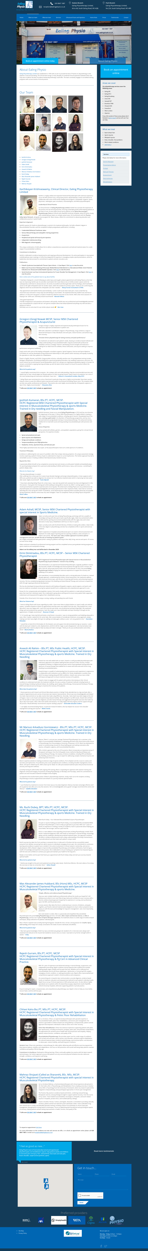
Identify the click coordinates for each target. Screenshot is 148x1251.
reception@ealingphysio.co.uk (54, 7)
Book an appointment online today (40, 61)
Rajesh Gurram (26, 179)
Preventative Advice (109, 165)
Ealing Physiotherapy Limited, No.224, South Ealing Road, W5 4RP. (118, 5)
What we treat (46, 17)
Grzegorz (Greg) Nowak (28, 159)
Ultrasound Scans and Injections (75, 17)
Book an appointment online (116, 71)
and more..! (108, 144)
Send (81, 1202)
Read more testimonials (104, 1151)
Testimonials (115, 17)
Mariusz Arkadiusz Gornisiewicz (31, 172)
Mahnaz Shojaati (26, 184)
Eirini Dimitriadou (27, 167)
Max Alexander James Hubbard (31, 176)
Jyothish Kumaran (27, 162)
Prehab (105, 168)
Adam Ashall (25, 164)
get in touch (112, 118)
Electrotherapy (108, 178)
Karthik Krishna (26, 157)
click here (39, 1127)
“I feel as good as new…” (31, 1146)
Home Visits (93, 17)
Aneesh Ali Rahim (27, 169)
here (70, 265)
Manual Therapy (108, 172)
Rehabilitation (107, 182)
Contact (126, 17)
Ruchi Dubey (25, 174)
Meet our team (33, 17)
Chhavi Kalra (25, 181)
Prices (104, 17)
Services (58, 17)
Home (21, 17)
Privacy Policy (23, 1233)
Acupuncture (107, 175)
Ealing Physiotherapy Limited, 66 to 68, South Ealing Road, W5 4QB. (85, 5)
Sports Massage (108, 162)
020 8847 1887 (60, 3)
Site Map (21, 1231)
